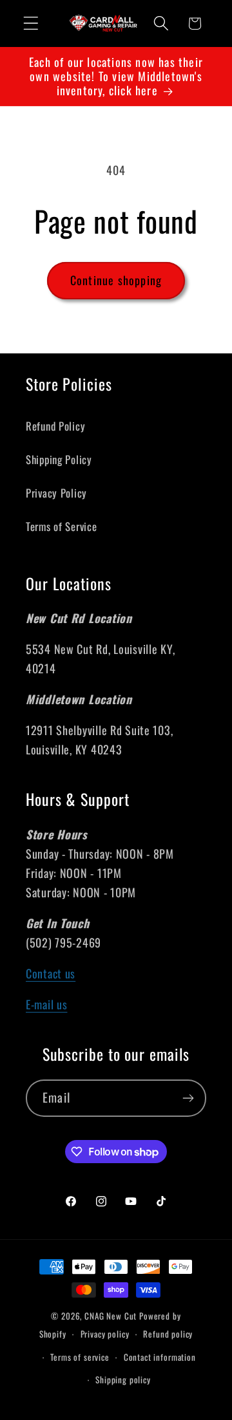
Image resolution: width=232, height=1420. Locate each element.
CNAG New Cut (110, 1315)
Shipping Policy (59, 459)
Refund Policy (55, 426)
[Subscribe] (188, 1098)
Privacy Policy (56, 493)
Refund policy (168, 1333)
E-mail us (46, 1004)
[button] (31, 23)
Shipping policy (123, 1379)
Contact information (160, 1356)
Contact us (50, 973)
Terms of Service (61, 526)
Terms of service (79, 1356)
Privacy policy (105, 1333)
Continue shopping (116, 280)
